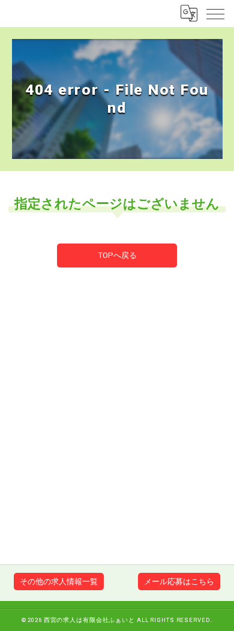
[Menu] (215, 13)
